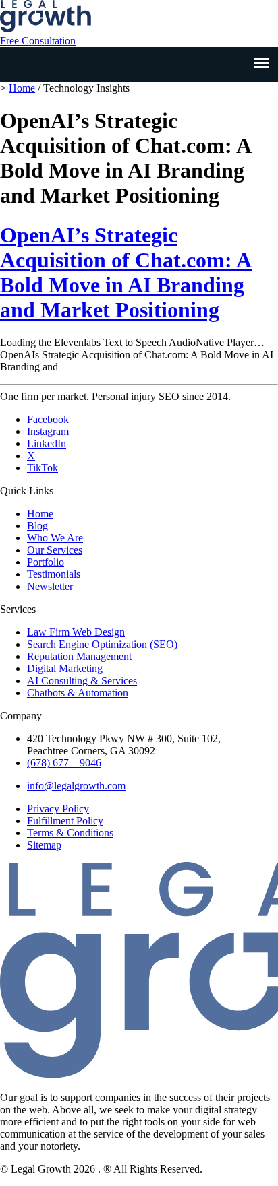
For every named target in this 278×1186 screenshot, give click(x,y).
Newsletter (50, 586)
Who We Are (55, 537)
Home (22, 88)
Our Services (54, 550)
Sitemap (44, 845)
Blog (37, 525)
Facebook (48, 419)
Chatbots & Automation (77, 692)
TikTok (42, 467)
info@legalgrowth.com (76, 785)
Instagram (48, 431)
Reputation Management (79, 656)
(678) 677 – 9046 (64, 762)
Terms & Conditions (70, 832)
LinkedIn (46, 443)
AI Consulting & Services (82, 680)
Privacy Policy (58, 808)
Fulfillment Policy (65, 820)
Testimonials (53, 574)
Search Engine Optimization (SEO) (102, 644)
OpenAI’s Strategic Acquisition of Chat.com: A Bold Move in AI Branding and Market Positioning (126, 272)
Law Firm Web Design (76, 632)
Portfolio (45, 562)
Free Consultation (38, 40)
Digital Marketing (65, 668)
